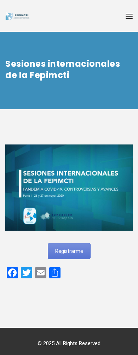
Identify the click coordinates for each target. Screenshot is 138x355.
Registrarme (69, 251)
